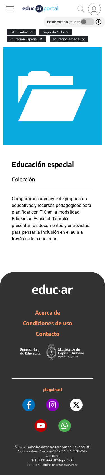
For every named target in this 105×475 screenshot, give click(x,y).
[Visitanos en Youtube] (40, 426)
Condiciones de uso (47, 323)
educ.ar (22, 447)
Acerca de (47, 312)
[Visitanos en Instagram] (52, 405)
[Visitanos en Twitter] (76, 405)
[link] (94, 9)
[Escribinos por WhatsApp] (64, 426)
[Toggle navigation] (5, 3)
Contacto (47, 333)
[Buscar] (81, 9)
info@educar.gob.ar (66, 464)
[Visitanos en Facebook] (28, 405)
